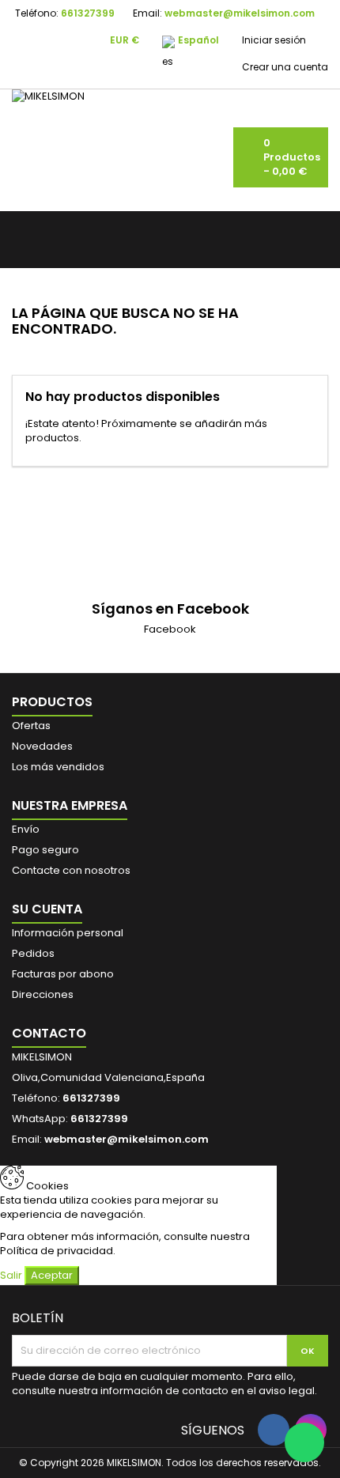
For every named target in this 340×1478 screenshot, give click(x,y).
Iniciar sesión (274, 40)
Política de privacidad (56, 1250)
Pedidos (33, 953)
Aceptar (52, 1275)
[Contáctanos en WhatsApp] (304, 1442)
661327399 (88, 13)
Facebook (170, 629)
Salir (11, 1275)
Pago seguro (45, 849)
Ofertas (31, 725)
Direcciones (43, 994)
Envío (26, 829)
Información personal (67, 932)
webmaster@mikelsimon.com (239, 13)
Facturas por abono (63, 973)
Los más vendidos (58, 766)
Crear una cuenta (285, 67)
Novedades (42, 746)
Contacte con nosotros (71, 870)
